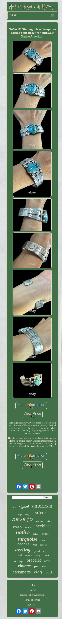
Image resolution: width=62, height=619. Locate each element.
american (42, 506)
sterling (22, 550)
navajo (22, 519)
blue (35, 544)
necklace (43, 525)
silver (40, 512)
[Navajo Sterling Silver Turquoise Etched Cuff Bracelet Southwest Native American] (32, 56)
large (20, 515)
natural (28, 527)
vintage (24, 565)
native (23, 532)
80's (14, 507)
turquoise (27, 539)
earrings (18, 561)
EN (29, 605)
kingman (46, 552)
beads (45, 533)
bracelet (34, 560)
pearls (23, 544)
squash (28, 555)
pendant (40, 566)
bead (43, 540)
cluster (39, 521)
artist (47, 561)
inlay (38, 555)
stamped (28, 515)
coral (19, 555)
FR (34, 605)
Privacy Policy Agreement (32, 595)
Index (32, 585)
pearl (37, 551)
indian (36, 534)
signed (24, 507)
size (49, 521)
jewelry (17, 526)
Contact (32, 590)
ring (38, 571)
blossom (43, 545)
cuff (48, 572)
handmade (21, 572)
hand (46, 555)
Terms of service (32, 600)
